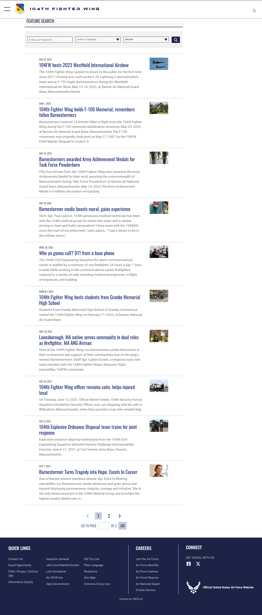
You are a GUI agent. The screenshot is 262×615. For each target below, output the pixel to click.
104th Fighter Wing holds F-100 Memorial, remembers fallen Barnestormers (87, 112)
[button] (6, 9)
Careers (143, 548)
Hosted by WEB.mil (131, 598)
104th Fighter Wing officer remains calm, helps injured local (87, 389)
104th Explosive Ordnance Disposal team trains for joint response (88, 429)
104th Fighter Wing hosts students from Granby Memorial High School (89, 299)
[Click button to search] (176, 39)
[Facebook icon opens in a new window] (189, 564)
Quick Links (19, 548)
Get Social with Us (200, 557)
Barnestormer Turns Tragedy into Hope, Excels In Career (88, 471)
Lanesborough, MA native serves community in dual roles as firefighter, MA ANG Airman (89, 339)
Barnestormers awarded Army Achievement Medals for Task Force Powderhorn (87, 161)
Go (122, 525)
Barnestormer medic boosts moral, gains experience (84, 208)
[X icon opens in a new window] (198, 564)
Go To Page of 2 (99, 525)
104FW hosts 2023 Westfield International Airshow (84, 64)
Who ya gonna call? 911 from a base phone (77, 252)
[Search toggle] (255, 9)
